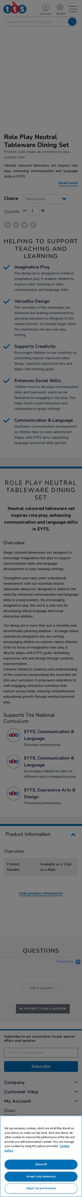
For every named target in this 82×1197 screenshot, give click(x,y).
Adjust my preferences (41, 1188)
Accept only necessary (41, 1176)
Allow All (41, 1164)
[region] (41, 1156)
